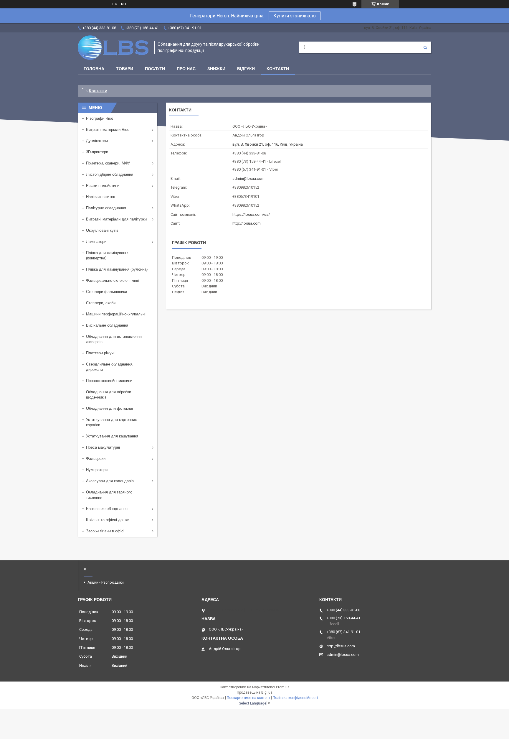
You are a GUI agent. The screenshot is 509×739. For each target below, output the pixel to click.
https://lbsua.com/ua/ (251, 214)
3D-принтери (97, 152)
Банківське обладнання (107, 508)
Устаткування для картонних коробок (111, 422)
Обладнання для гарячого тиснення (109, 495)
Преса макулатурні (103, 447)
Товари (124, 68)
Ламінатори (96, 241)
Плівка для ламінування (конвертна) (107, 255)
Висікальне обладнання (107, 325)
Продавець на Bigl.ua (254, 692)
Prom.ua (283, 687)
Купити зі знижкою (294, 16)
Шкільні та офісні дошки (107, 520)
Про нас (186, 68)
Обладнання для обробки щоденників (108, 394)
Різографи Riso (99, 118)
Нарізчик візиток (100, 197)
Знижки (216, 68)
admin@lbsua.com (248, 178)
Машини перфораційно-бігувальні (116, 314)
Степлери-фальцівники (106, 291)
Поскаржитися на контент (248, 698)
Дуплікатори (97, 141)
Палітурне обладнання (106, 208)
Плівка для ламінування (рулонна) (117, 269)
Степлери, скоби (100, 303)
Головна (94, 68)
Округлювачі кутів (102, 230)
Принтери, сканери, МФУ (108, 163)
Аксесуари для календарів (110, 481)
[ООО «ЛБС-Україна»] (113, 47)
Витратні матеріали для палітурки (116, 219)
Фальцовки (95, 458)
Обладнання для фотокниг (109, 408)
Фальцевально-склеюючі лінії (112, 280)
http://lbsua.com (246, 223)
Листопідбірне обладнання (109, 174)
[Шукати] (425, 47)
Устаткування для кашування (112, 436)
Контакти (278, 68)
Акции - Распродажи (105, 582)
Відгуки (246, 68)
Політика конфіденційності (295, 698)
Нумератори (97, 470)
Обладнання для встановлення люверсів (114, 339)
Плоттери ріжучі (100, 353)
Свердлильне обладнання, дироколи (109, 367)
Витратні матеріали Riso (107, 129)
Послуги (155, 68)
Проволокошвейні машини (109, 380)
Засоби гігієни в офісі (105, 531)
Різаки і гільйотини (102, 185)
